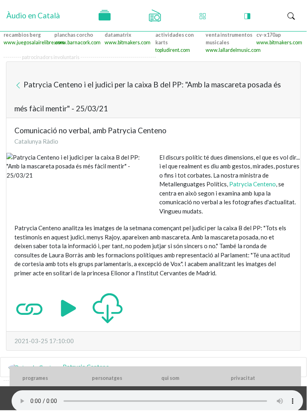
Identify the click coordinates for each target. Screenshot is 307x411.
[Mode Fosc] (247, 16)
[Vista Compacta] (202, 16)
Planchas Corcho (73, 35)
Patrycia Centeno (252, 184)
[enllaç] (29, 307)
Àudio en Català (33, 15)
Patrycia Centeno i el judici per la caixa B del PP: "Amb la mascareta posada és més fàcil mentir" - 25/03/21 (147, 96)
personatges (107, 378)
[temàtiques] (104, 15)
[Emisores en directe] (155, 15)
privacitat (243, 378)
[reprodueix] (68, 307)
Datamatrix (118, 35)
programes (35, 378)
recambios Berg (22, 35)
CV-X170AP (268, 35)
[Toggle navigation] (291, 16)
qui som (170, 378)
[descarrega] (108, 307)
